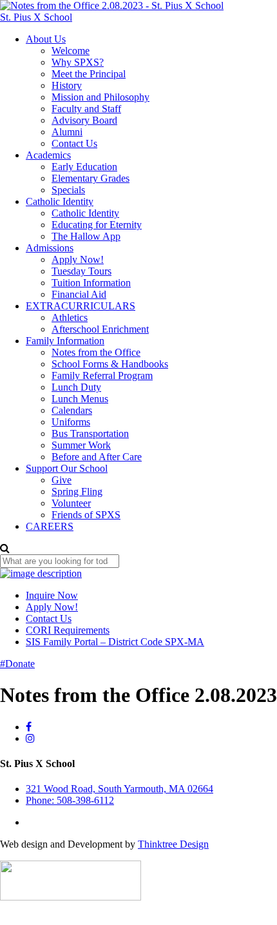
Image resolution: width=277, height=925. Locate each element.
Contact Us (74, 143)
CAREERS (49, 526)
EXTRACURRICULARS (80, 305)
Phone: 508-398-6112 (70, 800)
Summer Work (81, 445)
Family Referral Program (102, 375)
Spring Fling (77, 491)
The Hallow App (86, 236)
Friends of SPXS (86, 514)
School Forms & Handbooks (110, 363)
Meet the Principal (89, 73)
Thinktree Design (173, 844)
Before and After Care (97, 456)
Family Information (65, 340)
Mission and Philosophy (100, 97)
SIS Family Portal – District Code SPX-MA (115, 641)
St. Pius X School (36, 17)
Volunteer (71, 503)
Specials (68, 189)
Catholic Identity (59, 201)
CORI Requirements (68, 630)
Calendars (72, 410)
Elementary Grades (90, 178)
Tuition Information (91, 282)
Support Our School (67, 468)
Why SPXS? (78, 62)
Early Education (84, 166)
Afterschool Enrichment (100, 329)
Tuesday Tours (81, 271)
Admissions (49, 247)
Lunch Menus (80, 398)
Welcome (71, 50)
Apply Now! (78, 259)
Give (62, 479)
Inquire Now (52, 595)
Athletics (70, 317)
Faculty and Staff (86, 108)
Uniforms (71, 421)
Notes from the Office (96, 352)
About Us (46, 39)
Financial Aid (79, 294)
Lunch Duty (76, 387)
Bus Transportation (90, 433)
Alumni (67, 131)
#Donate (17, 663)
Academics (48, 155)
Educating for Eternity (97, 224)
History (67, 85)
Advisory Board (84, 120)
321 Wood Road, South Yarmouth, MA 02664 (119, 788)
